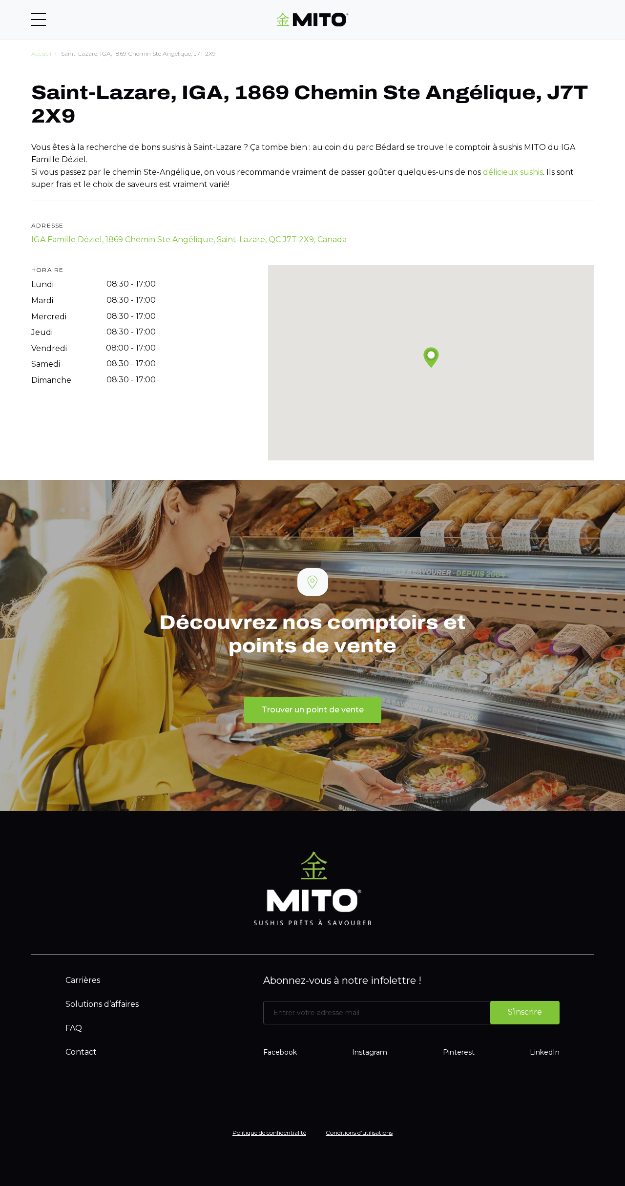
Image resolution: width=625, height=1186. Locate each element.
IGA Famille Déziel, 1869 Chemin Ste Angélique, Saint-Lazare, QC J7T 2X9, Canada (189, 239)
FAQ (73, 1028)
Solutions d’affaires (102, 1004)
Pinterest (459, 1052)
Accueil (41, 53)
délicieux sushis (513, 172)
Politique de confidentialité (269, 1132)
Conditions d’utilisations (359, 1132)
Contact (81, 1052)
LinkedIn (545, 1052)
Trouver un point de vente (313, 709)
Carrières (82, 980)
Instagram (369, 1052)
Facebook (280, 1052)
